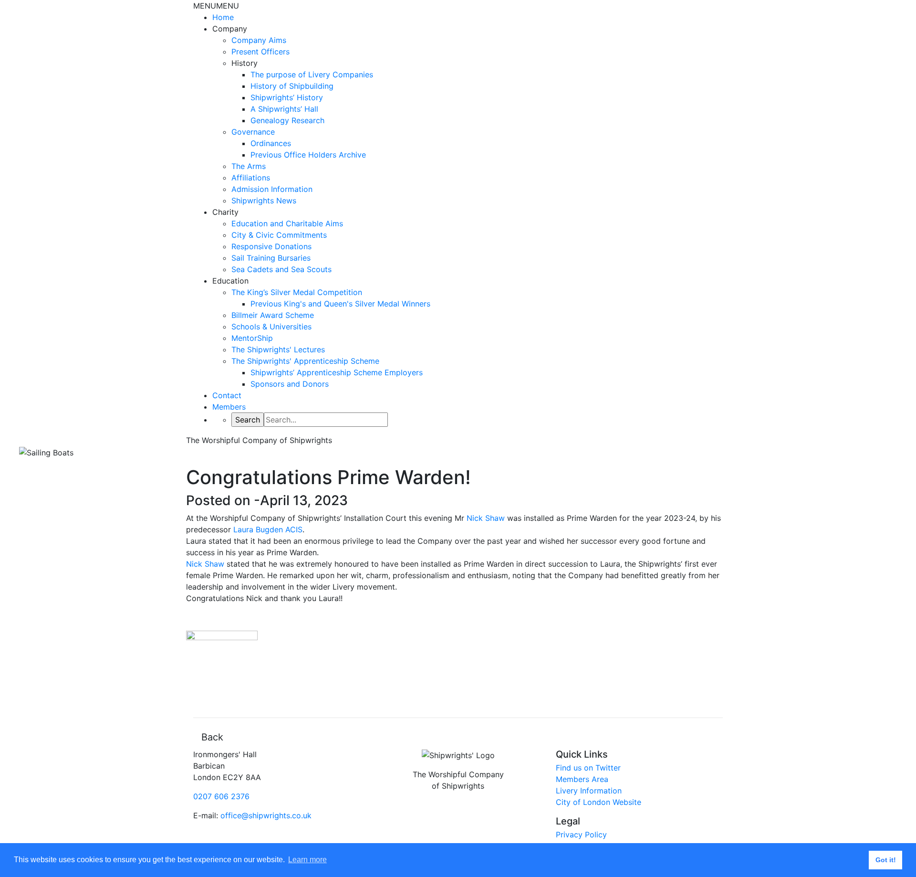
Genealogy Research (287, 120)
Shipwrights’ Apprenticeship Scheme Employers (336, 372)
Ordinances (270, 143)
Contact (226, 395)
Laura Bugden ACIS (267, 529)
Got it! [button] (885, 860)
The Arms (248, 166)
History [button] (244, 63)
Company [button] (229, 28)
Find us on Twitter (588, 767)
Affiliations (250, 177)
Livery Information (589, 790)
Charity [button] (225, 212)
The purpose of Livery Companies (311, 74)
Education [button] (230, 280)
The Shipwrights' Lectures (278, 349)
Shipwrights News (263, 200)
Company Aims (258, 40)
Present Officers (260, 51)
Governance (253, 132)
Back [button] (212, 737)
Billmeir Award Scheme (272, 315)
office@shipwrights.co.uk (266, 815)
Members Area (582, 779)
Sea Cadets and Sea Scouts (281, 269)
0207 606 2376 (221, 796)
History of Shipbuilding (291, 86)
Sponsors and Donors (289, 384)
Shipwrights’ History (286, 97)
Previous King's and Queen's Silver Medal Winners (340, 303)
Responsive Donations (271, 246)
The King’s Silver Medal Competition (296, 292)
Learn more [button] (307, 860)
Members (229, 407)
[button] (216, 6)
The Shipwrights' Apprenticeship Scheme (305, 361)
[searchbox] (326, 419)
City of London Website (598, 802)
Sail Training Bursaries (271, 258)
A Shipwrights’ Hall (284, 109)
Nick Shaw (486, 518)
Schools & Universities (271, 326)
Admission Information (271, 189)
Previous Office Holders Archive (308, 154)
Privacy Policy (581, 834)
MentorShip (252, 338)
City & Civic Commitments (279, 235)
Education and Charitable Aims (287, 223)
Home (223, 17)
